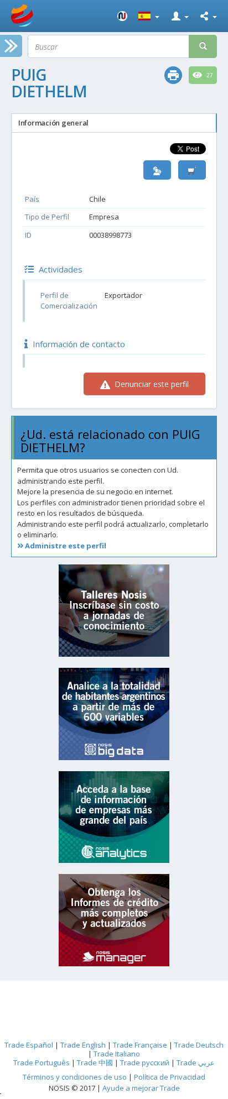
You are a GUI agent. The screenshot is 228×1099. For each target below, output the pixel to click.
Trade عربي (196, 1062)
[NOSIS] (122, 16)
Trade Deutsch (199, 1045)
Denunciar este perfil (150, 384)
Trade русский (144, 1062)
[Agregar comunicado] (192, 170)
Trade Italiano (117, 1054)
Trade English (83, 1045)
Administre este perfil (64, 546)
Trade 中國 (95, 1062)
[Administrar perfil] (157, 170)
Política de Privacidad (169, 1077)
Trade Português (41, 1062)
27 (209, 75)
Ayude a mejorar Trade (141, 1088)
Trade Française (140, 1045)
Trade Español (28, 1045)
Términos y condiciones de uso (75, 1077)
